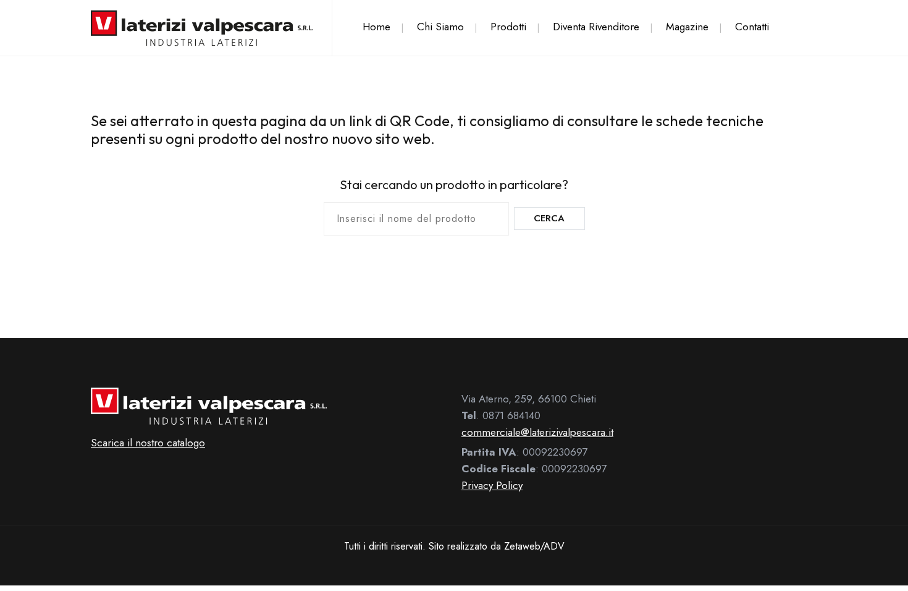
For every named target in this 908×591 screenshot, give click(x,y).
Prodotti (508, 26)
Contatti (752, 26)
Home (376, 26)
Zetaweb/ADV (534, 546)
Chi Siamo (440, 26)
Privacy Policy (492, 485)
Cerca (549, 218)
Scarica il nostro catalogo (148, 442)
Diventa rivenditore (596, 26)
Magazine (687, 26)
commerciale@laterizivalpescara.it (537, 432)
